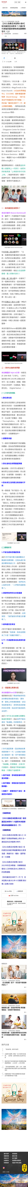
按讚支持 (20, 891)
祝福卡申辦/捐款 (16, 1163)
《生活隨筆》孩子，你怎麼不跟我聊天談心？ (14, 983)
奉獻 (19, 2)
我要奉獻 (9, 904)
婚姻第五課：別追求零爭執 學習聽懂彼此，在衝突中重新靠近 (13, 1009)
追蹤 (6, 36)
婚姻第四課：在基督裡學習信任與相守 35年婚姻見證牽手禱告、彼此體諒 (14, 1035)
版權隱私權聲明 (16, 1160)
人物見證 (23, 8)
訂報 (16, 2)
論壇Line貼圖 (6, 1172)
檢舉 (25, 33)
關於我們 (6, 1154)
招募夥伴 (6, 1160)
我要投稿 (6, 1156)
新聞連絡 (14, 1154)
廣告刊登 (14, 1156)
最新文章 (4, 8)
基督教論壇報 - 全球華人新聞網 (4, 2)
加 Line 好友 (8, 891)
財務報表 (6, 1163)
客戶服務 (14, 1158)
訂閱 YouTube (15, 895)
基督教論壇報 (14, 8)
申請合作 (6, 1158)
